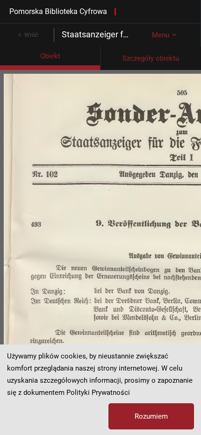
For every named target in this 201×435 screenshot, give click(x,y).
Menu (160, 35)
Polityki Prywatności (98, 392)
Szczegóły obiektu (150, 58)
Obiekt (50, 56)
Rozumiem (151, 416)
